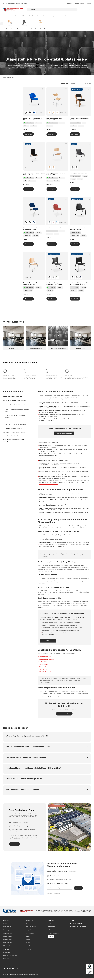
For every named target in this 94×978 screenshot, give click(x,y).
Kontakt (88, 3)
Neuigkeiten (29, 930)
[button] (59, 16)
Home (5, 77)
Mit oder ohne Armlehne (11, 421)
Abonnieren (78, 888)
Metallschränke (7, 936)
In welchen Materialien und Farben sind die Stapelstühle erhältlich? (33, 768)
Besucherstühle (43, 664)
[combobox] (53, 9)
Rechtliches (51, 920)
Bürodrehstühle (43, 666)
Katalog (28, 936)
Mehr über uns (14, 844)
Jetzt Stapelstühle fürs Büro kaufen (13, 435)
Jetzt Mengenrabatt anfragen (64, 433)
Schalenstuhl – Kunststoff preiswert (80, 173)
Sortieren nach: (64, 83)
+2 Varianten (39, 112)
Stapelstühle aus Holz (45, 656)
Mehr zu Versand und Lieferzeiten (48, 484)
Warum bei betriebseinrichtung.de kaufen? (15, 400)
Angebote (6, 16)
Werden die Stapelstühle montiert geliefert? (24, 779)
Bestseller (6, 920)
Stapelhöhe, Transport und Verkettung (15, 424)
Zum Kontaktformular (48, 640)
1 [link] (53, 311)
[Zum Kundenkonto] (81, 9)
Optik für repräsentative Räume (13, 428)
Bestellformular (79, 3)
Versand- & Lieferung (53, 933)
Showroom (70, 3)
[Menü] (92, 964)
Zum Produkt (28, 134)
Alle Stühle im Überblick (45, 672)
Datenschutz (51, 926)
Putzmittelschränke (8, 939)
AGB (49, 930)
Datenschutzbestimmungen (53, 893)
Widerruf (51, 936)
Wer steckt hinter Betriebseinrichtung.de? (23, 789)
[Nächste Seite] (60, 310)
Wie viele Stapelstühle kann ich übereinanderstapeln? (28, 747)
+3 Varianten (62, 112)
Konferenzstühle (43, 661)
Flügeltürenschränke (8, 933)
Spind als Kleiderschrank (10, 955)
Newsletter (29, 949)
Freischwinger (43, 669)
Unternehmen (29, 920)
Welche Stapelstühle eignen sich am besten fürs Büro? (28, 736)
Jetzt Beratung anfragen (64, 713)
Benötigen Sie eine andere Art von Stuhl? (15, 432)
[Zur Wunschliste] (85, 9)
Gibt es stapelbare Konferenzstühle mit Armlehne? (26, 757)
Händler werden (30, 933)
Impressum (51, 923)
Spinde (5, 923)
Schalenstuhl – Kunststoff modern (56, 228)
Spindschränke (7, 958)
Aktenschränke (7, 949)
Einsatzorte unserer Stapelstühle (12, 396)
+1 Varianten (74, 113)
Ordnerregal (6, 930)
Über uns (28, 923)
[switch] (89, 973)
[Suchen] (74, 9)
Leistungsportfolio (31, 926)
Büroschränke (7, 926)
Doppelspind (6, 952)
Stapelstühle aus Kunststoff (46, 659)
